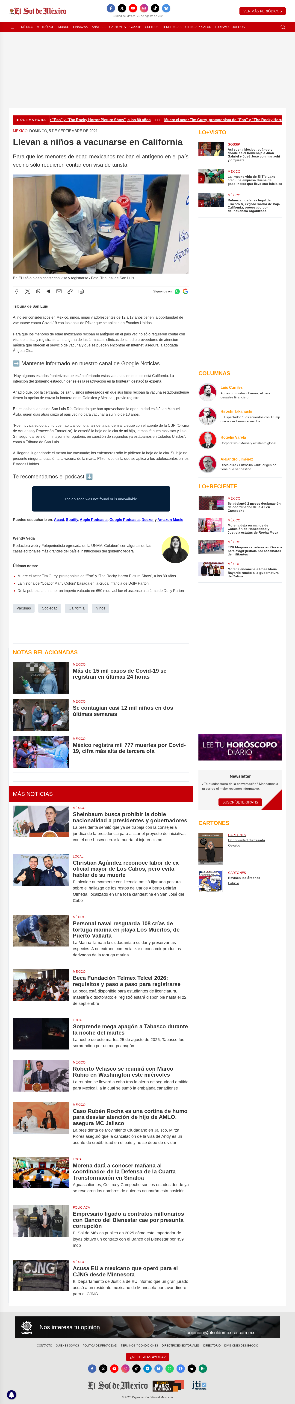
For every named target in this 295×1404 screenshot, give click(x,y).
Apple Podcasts (94, 520)
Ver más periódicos (262, 11)
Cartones (117, 27)
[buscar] (283, 27)
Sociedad (50, 608)
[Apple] (192, 1368)
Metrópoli (46, 27)
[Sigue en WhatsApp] (177, 291)
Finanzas (80, 27)
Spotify (72, 520)
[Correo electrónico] (59, 291)
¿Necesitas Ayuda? (147, 1357)
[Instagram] (144, 8)
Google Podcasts (124, 520)
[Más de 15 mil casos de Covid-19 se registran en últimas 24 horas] (41, 678)
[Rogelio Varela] (207, 440)
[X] (122, 8)
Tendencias (172, 27)
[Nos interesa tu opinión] (147, 1327)
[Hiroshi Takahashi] (207, 416)
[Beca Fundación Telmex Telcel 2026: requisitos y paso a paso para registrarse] (41, 990)
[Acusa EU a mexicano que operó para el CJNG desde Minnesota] (41, 1281)
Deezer (148, 520)
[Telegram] (48, 291)
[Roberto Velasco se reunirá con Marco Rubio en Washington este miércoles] (41, 1078)
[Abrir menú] (12, 27)
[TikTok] (155, 8)
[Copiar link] (70, 291)
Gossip (135, 27)
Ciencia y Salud (198, 27)
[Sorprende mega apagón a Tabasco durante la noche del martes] (41, 1036)
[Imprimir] (81, 291)
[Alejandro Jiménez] (207, 464)
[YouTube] (133, 8)
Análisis (99, 27)
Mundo (63, 27)
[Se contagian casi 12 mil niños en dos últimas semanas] (41, 715)
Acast (59, 520)
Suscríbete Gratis (240, 802)
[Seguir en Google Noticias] (185, 291)
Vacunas (24, 608)
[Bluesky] (166, 8)
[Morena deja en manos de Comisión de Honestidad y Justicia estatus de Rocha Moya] (211, 526)
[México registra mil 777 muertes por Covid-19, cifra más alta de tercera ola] (41, 752)
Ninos (100, 608)
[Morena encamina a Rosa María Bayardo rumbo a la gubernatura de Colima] (211, 570)
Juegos (238, 27)
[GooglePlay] (203, 1368)
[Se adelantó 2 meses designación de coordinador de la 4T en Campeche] (211, 504)
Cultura (152, 27)
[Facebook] (111, 8)
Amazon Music (170, 520)
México (27, 27)
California (77, 608)
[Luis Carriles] (207, 392)
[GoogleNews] (181, 1368)
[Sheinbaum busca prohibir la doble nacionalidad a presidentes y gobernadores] (41, 827)
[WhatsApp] (38, 291)
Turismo (222, 27)
